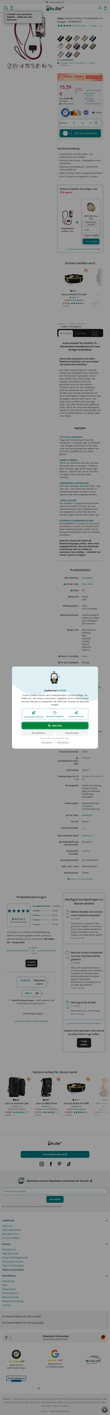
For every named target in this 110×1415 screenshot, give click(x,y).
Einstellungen (72, 733)
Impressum (46, 742)
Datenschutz (63, 742)
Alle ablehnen (38, 733)
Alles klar (57, 725)
